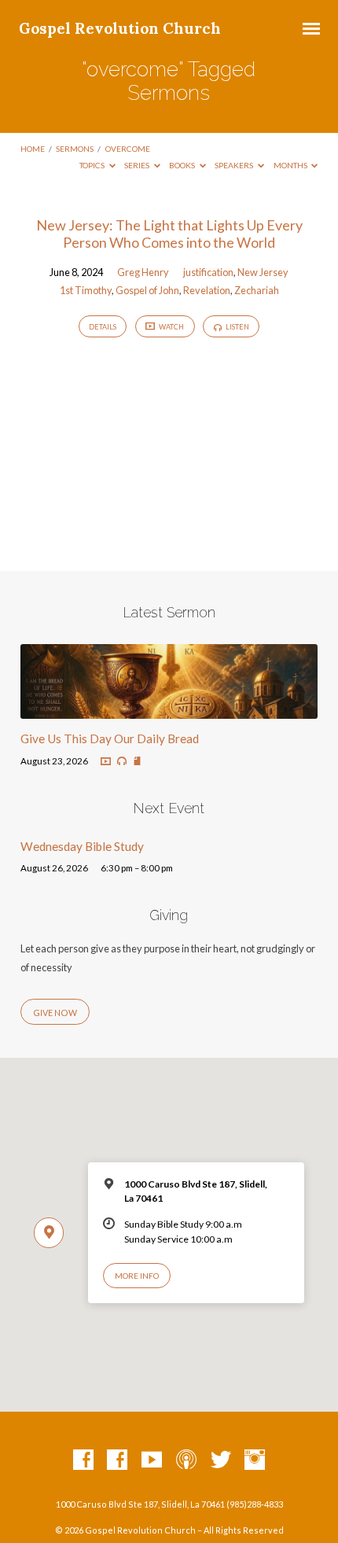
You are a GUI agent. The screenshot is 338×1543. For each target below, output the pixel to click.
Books (183, 165)
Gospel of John (147, 290)
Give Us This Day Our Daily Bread (109, 738)
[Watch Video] (106, 762)
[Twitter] (221, 1460)
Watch (170, 326)
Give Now (55, 1012)
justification (208, 272)
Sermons (75, 148)
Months (291, 165)
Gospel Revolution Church (120, 28)
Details (102, 326)
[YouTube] (151, 1460)
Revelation (206, 290)
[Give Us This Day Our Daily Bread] (169, 709)
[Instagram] (254, 1460)
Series (137, 165)
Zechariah (256, 290)
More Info (137, 1275)
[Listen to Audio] (122, 761)
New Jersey (262, 272)
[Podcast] (186, 1460)
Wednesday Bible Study (82, 846)
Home (32, 148)
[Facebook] (83, 1460)
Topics (92, 165)
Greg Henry (143, 272)
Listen (236, 326)
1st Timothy (86, 290)
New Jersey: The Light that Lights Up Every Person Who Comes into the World (169, 233)
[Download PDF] (137, 761)
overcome (127, 148)
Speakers (235, 165)
